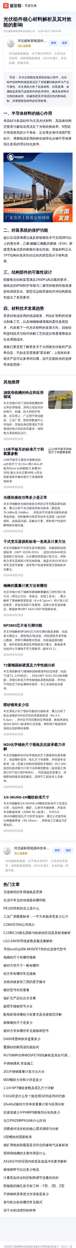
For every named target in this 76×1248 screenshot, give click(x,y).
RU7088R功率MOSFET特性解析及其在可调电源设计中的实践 (37, 1057)
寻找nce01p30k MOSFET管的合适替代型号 (34, 949)
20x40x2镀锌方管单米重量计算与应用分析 (33, 1104)
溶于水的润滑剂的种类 (19, 1210)
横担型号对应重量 (16, 990)
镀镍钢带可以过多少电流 (21, 1169)
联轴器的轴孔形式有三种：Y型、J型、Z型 (33, 1186)
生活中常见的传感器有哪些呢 (24, 900)
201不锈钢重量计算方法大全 (24, 1071)
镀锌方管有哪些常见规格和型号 (26, 1031)
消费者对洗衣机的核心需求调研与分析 (31, 1128)
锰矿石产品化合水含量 (19, 998)
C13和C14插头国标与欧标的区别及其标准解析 (37, 933)
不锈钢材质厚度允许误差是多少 (26, 1194)
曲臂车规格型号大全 (18, 1006)
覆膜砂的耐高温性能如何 (21, 1047)
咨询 (53, 42)
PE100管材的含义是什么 (21, 908)
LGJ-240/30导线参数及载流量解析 (28, 941)
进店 (64, 42)
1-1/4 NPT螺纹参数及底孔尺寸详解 (28, 1088)
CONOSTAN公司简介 (19, 924)
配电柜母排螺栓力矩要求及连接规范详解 (32, 1014)
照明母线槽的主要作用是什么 (24, 1153)
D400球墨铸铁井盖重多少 (22, 1039)
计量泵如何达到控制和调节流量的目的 (31, 1177)
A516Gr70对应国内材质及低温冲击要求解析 (35, 1161)
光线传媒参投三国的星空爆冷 (24, 982)
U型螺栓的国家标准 (17, 1137)
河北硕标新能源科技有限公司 (32, 41)
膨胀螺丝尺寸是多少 (18, 1022)
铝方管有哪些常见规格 (19, 973)
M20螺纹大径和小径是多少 (22, 1079)
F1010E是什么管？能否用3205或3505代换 (34, 1096)
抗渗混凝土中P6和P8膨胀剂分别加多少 (31, 1112)
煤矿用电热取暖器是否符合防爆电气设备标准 (35, 1145)
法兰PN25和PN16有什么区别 (24, 1120)
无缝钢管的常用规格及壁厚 (22, 892)
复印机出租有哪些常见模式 (22, 1202)
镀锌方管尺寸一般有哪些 (21, 965)
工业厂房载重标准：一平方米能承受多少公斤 (35, 916)
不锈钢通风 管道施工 (18, 1063)
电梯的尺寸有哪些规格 (19, 957)
